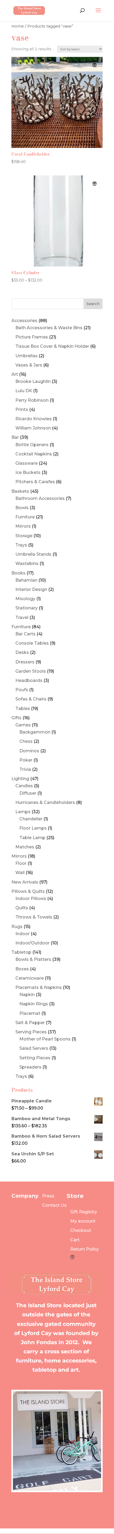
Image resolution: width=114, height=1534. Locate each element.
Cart (75, 1239)
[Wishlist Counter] (84, 1257)
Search (93, 303)
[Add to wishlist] (94, 65)
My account (82, 1221)
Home (17, 26)
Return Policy (84, 1249)
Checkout (80, 1230)
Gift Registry (83, 1211)
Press (48, 1195)
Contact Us (54, 1205)
